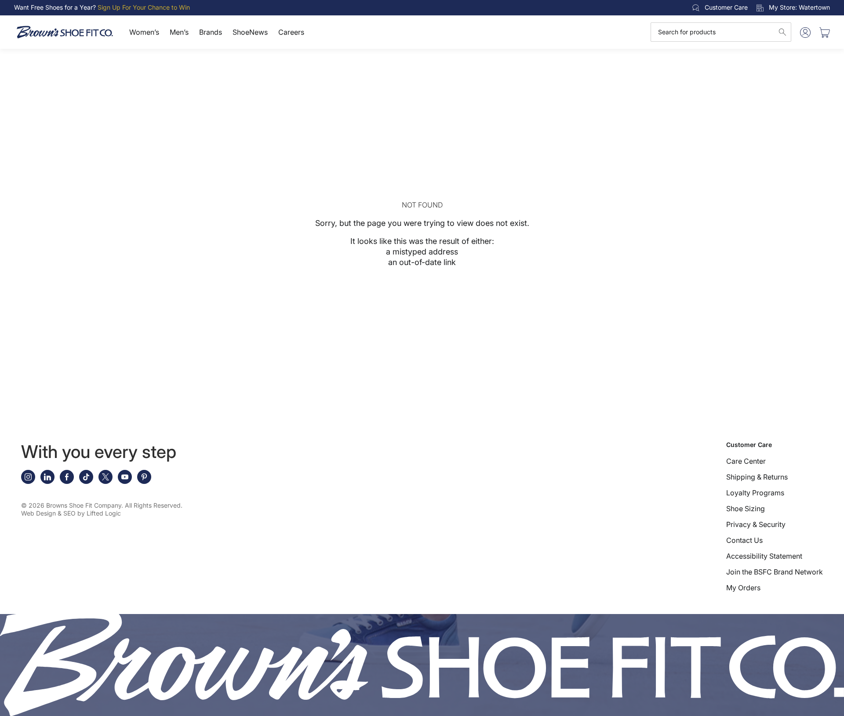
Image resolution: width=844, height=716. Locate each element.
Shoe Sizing (745, 508)
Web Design (38, 513)
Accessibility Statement (764, 556)
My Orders (743, 587)
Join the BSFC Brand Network (774, 571)
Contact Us (744, 540)
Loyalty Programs (755, 492)
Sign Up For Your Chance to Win (144, 7)
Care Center (746, 461)
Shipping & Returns (757, 476)
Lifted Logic (104, 513)
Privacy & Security (756, 524)
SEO (69, 513)
